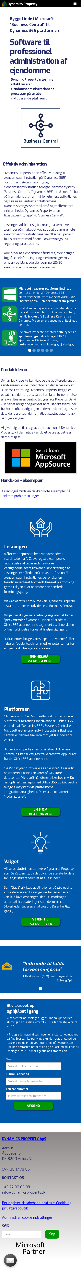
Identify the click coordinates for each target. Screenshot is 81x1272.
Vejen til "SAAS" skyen (40, 922)
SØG (5, 1226)
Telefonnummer (17, 1089)
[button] (75, 3)
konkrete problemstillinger (20, 496)
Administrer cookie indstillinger (27, 1217)
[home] (18, 3)
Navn (9, 1059)
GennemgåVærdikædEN (39, 659)
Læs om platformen (40, 812)
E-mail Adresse (17, 1074)
